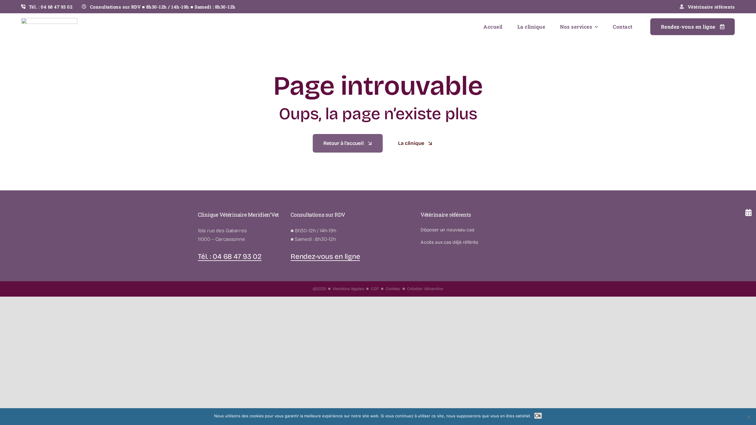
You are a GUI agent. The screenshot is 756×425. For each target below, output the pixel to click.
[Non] (749, 417)
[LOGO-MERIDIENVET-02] (49, 20)
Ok (538, 416)
